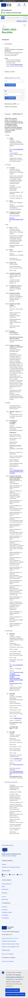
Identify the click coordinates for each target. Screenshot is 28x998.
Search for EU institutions (8, 954)
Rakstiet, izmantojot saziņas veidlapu (10, 944)
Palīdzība (4, 864)
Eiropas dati (4, 909)
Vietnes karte (5, 899)
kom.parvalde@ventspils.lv (16, 64)
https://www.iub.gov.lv (16, 765)
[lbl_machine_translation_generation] (18, 104)
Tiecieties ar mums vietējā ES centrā (10, 946)
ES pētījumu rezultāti (7, 912)
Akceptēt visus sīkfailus (12, 990)
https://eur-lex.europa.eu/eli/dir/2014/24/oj (16, 219)
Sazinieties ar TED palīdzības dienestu (11, 867)
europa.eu (16, 931)
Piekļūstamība (5, 889)
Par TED (4, 896)
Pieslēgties (19, 5)
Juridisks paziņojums (7, 883)
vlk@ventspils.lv (18, 718)
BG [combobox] (6, 94)
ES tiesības (4, 906)
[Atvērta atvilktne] (3, 26)
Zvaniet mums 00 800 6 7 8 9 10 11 (10, 938)
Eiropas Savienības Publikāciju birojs (11, 854)
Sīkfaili (3, 886)
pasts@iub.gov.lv (18, 758)
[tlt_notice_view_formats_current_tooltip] (22, 114)
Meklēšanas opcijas (22, 21)
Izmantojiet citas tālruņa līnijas (9, 941)
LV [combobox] (6, 81)
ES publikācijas (5, 918)
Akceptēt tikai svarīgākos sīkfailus (15, 994)
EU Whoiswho (5, 915)
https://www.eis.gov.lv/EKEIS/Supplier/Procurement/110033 (16, 471)
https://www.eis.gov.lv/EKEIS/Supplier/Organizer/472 (16, 773)
